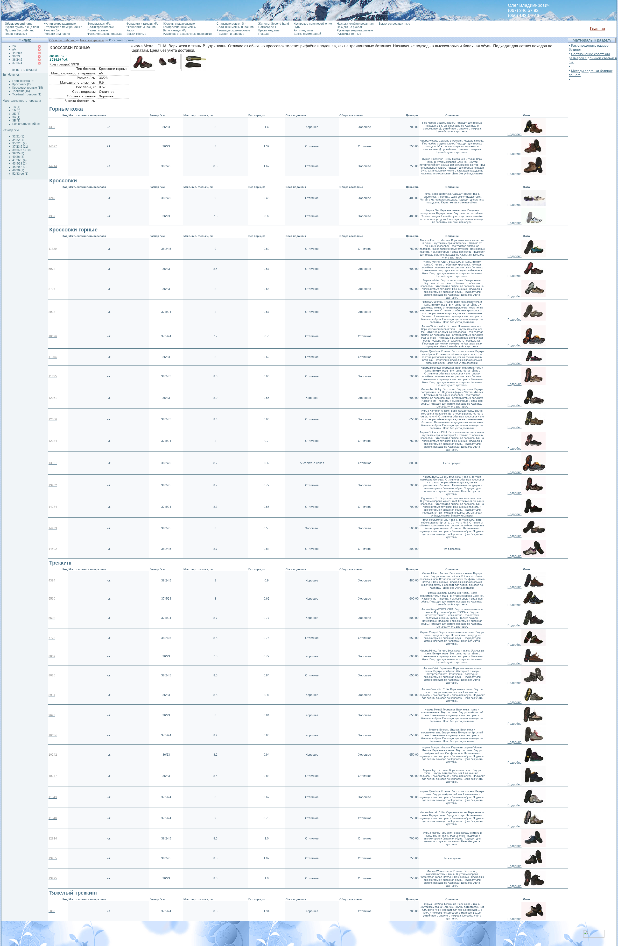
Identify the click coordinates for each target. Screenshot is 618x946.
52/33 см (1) (20, 173)
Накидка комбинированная (355, 23)
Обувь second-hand (62, 40)
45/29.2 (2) (19, 167)
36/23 (16, 56)
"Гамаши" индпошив (230, 34)
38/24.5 (17, 59)
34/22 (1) (18, 140)
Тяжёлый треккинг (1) (26, 94)
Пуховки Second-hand (20, 30)
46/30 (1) (18, 170)
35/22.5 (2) (19, 143)
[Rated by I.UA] (593, 936)
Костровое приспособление (313, 23)
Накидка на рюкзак (349, 27)
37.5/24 (17, 63)
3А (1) (16, 117)
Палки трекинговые (100, 27)
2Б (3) (16, 113)
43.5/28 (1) (19, 163)
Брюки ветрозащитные (394, 23)
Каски (130, 30)
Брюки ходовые (269, 30)
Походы (263, 34)
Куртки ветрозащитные (60, 23)
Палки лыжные (97, 30)
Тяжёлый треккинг (92, 40)
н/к (14, 49)
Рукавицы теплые (349, 34)
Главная (597, 29)
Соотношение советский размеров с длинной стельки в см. (593, 58)
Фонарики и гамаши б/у (142, 23)
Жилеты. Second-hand (273, 23)
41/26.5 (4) (19, 160)
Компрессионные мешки (180, 27)
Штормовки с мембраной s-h (63, 27)
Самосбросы (267, 27)
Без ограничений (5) (26, 124)
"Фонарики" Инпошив (140, 27)
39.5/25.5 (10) (21, 150)
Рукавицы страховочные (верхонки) (187, 34)
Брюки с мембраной (307, 34)
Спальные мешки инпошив (235, 27)
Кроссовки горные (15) (27, 87)
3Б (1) (16, 120)
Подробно (514, 134)
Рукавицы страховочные (233, 30)
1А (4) (16, 107)
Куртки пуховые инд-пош (22, 27)
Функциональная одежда (104, 34)
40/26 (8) (18, 156)
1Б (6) (16, 110)
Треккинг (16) (21, 91)
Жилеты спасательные (179, 23)
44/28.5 (17, 53)
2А (14, 46)
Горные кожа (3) (23, 81)
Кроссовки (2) (21, 84)
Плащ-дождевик (16, 34)
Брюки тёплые (136, 34)
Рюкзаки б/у (52, 30)
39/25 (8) (18, 153)
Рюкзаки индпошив (57, 34)
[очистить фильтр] (24, 70)
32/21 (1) (18, 136)
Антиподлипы (303, 30)
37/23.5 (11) (20, 146)
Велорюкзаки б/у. (99, 23)
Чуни (297, 27)
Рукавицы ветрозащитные (355, 30)
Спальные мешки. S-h (231, 23)
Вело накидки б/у (174, 30)
